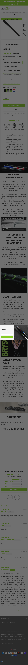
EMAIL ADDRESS (3, 333)
